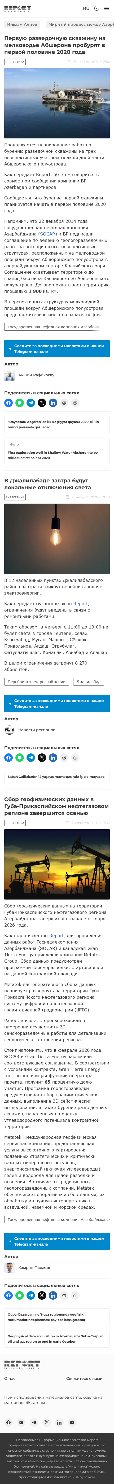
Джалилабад (88, 681)
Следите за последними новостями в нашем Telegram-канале (59, 348)
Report (80, 603)
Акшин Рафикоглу (36, 375)
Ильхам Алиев (22, 24)
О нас (9, 1378)
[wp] (19, 403)
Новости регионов (36, 729)
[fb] (8, 403)
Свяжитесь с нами (84, 1378)
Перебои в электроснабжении (36, 681)
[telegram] (31, 403)
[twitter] (42, 403)
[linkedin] (53, 403)
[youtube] (72, 1422)
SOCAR (47, 233)
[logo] (17, 8)
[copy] (75, 403)
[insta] (21, 1422)
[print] (64, 403)
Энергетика (15, 62)
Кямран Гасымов (34, 1267)
